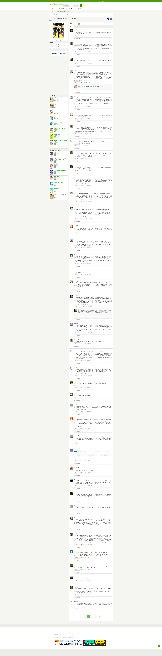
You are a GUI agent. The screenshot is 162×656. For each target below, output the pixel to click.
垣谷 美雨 (55, 189)
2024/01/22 (89, 106)
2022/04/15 (90, 170)
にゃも (75, 192)
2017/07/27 (89, 594)
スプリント (76, 58)
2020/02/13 (90, 306)
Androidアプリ (67, 634)
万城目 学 (55, 177)
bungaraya (76, 587)
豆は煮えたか (56, 164)
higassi (75, 239)
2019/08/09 (89, 343)
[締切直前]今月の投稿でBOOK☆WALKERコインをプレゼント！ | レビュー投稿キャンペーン (66, 14)
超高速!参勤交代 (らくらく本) (59, 116)
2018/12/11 (90, 375)
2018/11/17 (89, 387)
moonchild (76, 152)
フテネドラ (76, 418)
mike (75, 517)
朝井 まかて (56, 165)
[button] (81, 5)
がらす (75, 254)
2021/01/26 (90, 233)
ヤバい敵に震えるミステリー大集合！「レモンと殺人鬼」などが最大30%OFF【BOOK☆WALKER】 (68, 16)
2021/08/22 (89, 185)
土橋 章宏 (53, 11)
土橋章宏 (55, 112)
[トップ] (49, 11)
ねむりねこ (76, 394)
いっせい (75, 533)
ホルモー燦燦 (56, 176)
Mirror (75, 505)
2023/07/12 (89, 118)
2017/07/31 (89, 580)
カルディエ (76, 208)
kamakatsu (76, 601)
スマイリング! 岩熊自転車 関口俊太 (60, 122)
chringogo (76, 323)
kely (74, 479)
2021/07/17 (90, 218)
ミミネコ (75, 165)
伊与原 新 (55, 171)
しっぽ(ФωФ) (77, 295)
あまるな (75, 404)
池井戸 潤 (56, 153)
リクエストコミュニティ (88, 632)
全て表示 (71, 26)
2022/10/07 (89, 133)
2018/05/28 (89, 411)
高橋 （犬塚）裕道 (77, 467)
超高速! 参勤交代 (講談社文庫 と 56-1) (60, 97)
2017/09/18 (89, 557)
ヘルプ (66, 632)
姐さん (75, 492)
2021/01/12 (89, 247)
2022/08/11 (89, 145)
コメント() (84, 51)
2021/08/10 (90, 201)
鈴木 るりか (56, 183)
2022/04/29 (89, 158)
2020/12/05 (89, 263)
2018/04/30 (89, 443)
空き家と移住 (56, 188)
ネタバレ (77, 26)
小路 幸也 (55, 160)
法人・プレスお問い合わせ (77, 632)
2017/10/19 (90, 544)
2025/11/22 (89, 51)
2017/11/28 (90, 485)
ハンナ (75, 70)
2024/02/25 (90, 82)
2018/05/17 (89, 428)
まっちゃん (76, 281)
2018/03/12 (89, 460)
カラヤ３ (75, 113)
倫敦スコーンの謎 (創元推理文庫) (60, 194)
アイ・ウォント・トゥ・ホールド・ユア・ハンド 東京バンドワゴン (60, 159)
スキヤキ (75, 29)
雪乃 (74, 270)
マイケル (75, 125)
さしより (75, 576)
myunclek (76, 225)
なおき (75, 140)
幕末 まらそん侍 (57, 134)
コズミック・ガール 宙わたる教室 (60, 170)
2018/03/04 (89, 472)
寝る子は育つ (76, 551)
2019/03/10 (89, 360)
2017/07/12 (89, 608)
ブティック (56, 152)
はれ (74, 449)
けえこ (75, 564)
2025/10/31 (90, 63)
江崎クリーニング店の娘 (58, 182)
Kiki (74, 96)
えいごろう (76, 350)
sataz (75, 382)
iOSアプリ (73, 634)
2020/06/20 (89, 274)
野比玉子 (76, 367)
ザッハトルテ (76, 339)
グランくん (76, 42)
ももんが (75, 177)
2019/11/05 (90, 332)
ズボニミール (76, 435)
